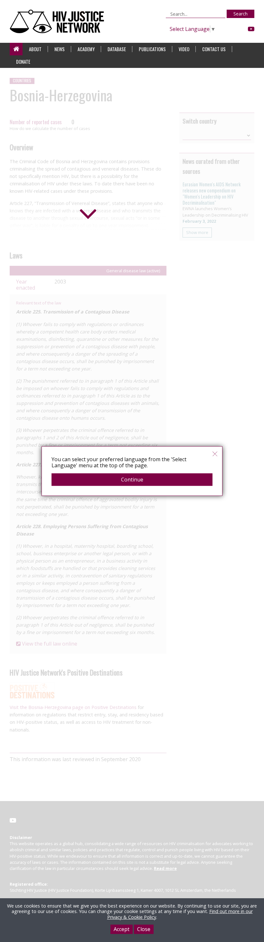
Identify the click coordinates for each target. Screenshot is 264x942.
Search (240, 14)
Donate (23, 61)
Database (117, 49)
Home (16, 49)
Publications (152, 49)
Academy (86, 49)
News (59, 49)
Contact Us (214, 49)
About (35, 49)
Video (184, 49)
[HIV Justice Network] (58, 21)
